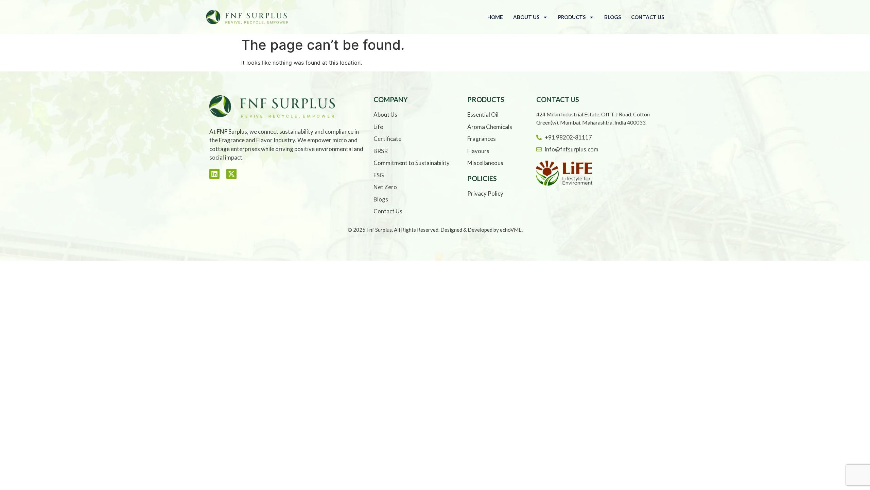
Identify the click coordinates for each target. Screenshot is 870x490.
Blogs (612, 17)
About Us (526, 17)
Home (495, 17)
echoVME (511, 230)
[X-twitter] (231, 174)
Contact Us (647, 17)
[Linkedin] (214, 174)
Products (572, 17)
